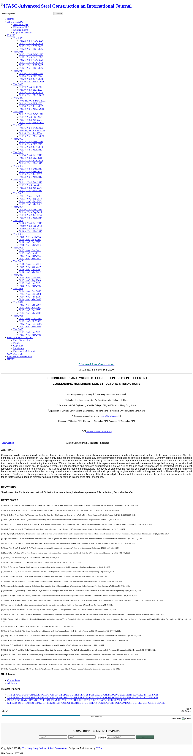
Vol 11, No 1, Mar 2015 (30, 204)
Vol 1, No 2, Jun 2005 (29, 332)
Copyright (18, 345)
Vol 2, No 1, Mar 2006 (30, 326)
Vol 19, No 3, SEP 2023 (30, 89)
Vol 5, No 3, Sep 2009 (30, 280)
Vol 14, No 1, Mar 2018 (30, 163)
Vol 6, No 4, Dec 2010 (30, 264)
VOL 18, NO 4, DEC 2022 (32, 100)
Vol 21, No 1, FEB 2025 (31, 68)
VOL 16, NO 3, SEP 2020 (32, 130)
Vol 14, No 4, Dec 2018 (30, 155)
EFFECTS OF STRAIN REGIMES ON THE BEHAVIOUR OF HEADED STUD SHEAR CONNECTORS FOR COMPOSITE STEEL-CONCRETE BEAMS (86, 703)
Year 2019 (18, 138)
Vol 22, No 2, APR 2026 (31, 46)
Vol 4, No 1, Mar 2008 (30, 299)
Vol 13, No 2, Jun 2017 (30, 174)
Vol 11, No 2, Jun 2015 (30, 201)
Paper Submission (21, 340)
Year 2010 (18, 261)
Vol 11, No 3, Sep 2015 (30, 198)
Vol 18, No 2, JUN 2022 (31, 106)
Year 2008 (18, 288)
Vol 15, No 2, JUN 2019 (31, 147)
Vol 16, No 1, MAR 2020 (31, 136)
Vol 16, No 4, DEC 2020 (31, 128)
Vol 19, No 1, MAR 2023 (31, 95)
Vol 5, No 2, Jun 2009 (29, 283)
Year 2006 (18, 315)
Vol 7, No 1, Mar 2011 (30, 258)
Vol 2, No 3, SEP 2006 (30, 321)
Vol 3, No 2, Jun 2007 (29, 310)
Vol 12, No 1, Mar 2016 (30, 190)
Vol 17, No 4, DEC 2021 (31, 114)
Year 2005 (18, 329)
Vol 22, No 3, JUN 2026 (31, 43)
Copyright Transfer (22, 32)
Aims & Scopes (20, 24)
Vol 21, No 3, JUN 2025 (31, 62)
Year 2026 (18, 38)
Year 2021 (18, 111)
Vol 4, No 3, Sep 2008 (30, 294)
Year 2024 (18, 70)
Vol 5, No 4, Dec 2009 (30, 277)
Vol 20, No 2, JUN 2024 (31, 79)
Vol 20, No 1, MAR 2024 (31, 81)
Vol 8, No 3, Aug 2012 (30, 239)
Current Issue (13, 680)
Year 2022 (18, 98)
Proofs (16, 343)
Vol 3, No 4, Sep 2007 (30, 305)
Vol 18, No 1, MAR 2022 (31, 109)
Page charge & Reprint (24, 351)
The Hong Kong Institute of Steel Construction (45, 748)
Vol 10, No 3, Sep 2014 (30, 212)
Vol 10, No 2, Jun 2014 (30, 215)
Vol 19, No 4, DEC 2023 (31, 87)
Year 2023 (18, 84)
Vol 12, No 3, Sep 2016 (30, 185)
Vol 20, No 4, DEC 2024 (31, 73)
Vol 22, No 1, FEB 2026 (31, 49)
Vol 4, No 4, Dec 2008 (30, 291)
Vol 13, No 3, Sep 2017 (30, 171)
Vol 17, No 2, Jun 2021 (30, 119)
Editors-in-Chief (21, 27)
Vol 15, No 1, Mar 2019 (30, 149)
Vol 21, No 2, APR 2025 (31, 65)
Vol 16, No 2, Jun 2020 (30, 133)
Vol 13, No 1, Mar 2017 (30, 177)
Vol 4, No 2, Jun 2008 (29, 296)
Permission (18, 348)
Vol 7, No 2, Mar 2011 (30, 256)
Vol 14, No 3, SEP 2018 (30, 158)
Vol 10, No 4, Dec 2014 (30, 209)
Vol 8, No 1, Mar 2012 (30, 245)
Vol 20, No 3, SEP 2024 (30, 76)
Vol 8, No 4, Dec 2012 (30, 236)
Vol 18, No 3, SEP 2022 (30, 103)
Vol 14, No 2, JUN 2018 (31, 160)
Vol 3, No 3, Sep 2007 (30, 307)
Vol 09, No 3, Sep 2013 (30, 226)
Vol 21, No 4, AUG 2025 (31, 60)
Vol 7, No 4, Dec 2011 (30, 250)
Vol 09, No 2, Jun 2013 (30, 228)
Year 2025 (18, 51)
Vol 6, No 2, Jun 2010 (29, 269)
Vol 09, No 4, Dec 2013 (30, 223)
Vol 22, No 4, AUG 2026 (31, 40)
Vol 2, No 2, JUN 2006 (30, 324)
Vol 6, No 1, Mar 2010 (30, 272)
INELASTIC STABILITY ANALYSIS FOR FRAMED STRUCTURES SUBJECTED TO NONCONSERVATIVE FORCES (68, 700)
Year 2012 (18, 234)
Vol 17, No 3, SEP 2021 (30, 117)
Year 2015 (18, 193)
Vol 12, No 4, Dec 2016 (30, 182)
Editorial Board (20, 30)
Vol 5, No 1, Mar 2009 (30, 285)
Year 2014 (18, 207)
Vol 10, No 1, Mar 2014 (30, 217)
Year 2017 (18, 166)
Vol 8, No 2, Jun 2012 (29, 242)
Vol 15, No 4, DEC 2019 (31, 141)
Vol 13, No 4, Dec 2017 (30, 168)
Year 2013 (18, 220)
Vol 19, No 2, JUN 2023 (31, 92)
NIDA (99, 748)
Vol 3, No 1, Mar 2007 (30, 313)
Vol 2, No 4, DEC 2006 (30, 318)
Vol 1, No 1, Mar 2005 (30, 334)
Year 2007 (18, 302)
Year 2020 (18, 125)
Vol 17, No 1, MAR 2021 (31, 122)
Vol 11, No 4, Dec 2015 (30, 196)
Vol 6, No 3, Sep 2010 (30, 266)
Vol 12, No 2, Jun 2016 (30, 187)
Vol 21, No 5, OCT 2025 (31, 57)
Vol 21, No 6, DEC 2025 (31, 54)
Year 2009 (18, 275)
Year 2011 (18, 247)
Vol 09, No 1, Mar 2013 (30, 231)
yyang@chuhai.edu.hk (110, 416)
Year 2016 (18, 179)
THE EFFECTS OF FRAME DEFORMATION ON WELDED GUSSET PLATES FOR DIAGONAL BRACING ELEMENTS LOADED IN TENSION (82, 694)
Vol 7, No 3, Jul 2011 (29, 253)
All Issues (12, 683)
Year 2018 (18, 152)
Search (58, 14)
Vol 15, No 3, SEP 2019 (30, 144)
